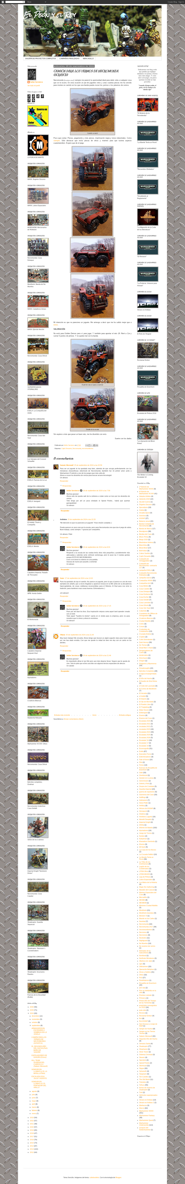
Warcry (141, 1108)
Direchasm (143, 658)
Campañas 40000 (145, 581)
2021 (32, 1124)
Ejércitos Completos (146, 671)
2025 (32, 1010)
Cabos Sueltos (144, 553)
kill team (142, 847)
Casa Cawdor (144, 589)
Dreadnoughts (144, 668)
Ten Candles (144, 1077)
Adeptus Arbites (145, 496)
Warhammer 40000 (146, 1111)
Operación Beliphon (146, 969)
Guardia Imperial (145, 789)
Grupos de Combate (146, 786)
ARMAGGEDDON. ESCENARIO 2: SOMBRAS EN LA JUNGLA (39, 1031)
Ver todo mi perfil (33, 86)
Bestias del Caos (145, 534)
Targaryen (143, 1074)
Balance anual (144, 521)
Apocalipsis (143, 507)
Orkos (141, 975)
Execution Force (145, 754)
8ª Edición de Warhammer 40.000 (146, 492)
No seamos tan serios (147, 946)
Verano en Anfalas (146, 1100)
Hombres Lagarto (145, 817)
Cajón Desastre (66, 448)
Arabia (141, 510)
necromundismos (87, 448)
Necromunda (77, 448)
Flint (140, 762)
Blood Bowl (143, 548)
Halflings (142, 797)
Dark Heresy (143, 642)
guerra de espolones (147, 792)
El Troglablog (144, 707)
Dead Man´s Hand (146, 648)
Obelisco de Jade (145, 961)
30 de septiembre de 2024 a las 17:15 (97, 606)
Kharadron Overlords (147, 841)
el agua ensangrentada (147, 674)
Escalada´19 (144, 746)
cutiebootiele (94, 1177)
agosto (34, 1091)
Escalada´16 (144, 740)
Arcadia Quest (144, 513)
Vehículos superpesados (148, 1095)
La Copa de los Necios (147, 850)
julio (33, 1095)
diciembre (36, 1016)
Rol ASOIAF (143, 1021)
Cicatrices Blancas (146, 618)
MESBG (142, 900)
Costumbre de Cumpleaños (144, 630)
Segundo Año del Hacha (148, 1039)
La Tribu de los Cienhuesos (144, 863)
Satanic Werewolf (66, 465)
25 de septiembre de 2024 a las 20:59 (88, 465)
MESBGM (142, 903)
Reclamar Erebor (145, 1016)
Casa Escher (144, 597)
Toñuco (142, 1085)
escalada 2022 (144, 726)
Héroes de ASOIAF (146, 808)
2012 (32, 1152)
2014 (32, 1146)
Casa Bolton (143, 586)
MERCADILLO (88, 59)
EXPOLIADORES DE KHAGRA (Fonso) (39, 1056)
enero (34, 1113)
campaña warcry (145, 578)
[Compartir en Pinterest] (97, 445)
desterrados (143, 655)
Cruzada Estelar (145, 634)
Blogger (118, 1177)
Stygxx (141, 1068)
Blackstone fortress (146, 542)
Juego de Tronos (145, 833)
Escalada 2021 (144, 724)
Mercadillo (143, 897)
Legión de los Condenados (144, 867)
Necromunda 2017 (146, 927)
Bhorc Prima (143, 537)
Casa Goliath (144, 600)
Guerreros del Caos (146, 795)
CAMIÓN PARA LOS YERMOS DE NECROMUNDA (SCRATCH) (39, 1040)
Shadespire (143, 1046)
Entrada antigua (125, 715)
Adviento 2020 (144, 499)
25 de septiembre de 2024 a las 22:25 (82, 519)
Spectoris (142, 1060)
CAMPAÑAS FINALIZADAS (69, 59)
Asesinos (142, 516)
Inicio (94, 715)
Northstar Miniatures (146, 958)
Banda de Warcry (145, 529)
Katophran (143, 839)
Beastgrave (143, 531)
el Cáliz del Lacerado (147, 686)
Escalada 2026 (144, 738)
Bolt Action (143, 551)
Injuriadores (143, 830)
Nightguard (143, 941)
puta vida (142, 1010)
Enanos (142, 715)
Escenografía (144, 748)
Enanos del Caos (145, 718)
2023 (32, 1118)
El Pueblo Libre (145, 704)
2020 (32, 1127)
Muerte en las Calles (146, 918)
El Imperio (143, 699)
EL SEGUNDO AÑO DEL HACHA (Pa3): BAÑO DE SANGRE (40, 1049)
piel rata (142, 988)
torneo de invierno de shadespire (147, 1089)
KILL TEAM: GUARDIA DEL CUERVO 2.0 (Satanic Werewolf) (40, 1063)
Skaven (142, 1057)
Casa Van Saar (144, 608)
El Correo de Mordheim (147, 689)
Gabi (141, 773)
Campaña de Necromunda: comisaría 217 (148, 566)
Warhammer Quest (146, 1120)
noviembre (36, 1019)
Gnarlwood (143, 775)
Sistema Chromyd (145, 1055)
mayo (34, 1101)
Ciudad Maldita (144, 621)
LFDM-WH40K (144, 874)
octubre (35, 1022)
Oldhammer (143, 966)
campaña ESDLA (145, 570)
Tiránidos (142, 1082)
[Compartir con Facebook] (94, 445)
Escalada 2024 (144, 732)
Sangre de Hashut (146, 1029)
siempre (56, 141)
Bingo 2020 (143, 540)
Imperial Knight (144, 822)
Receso (142, 1013)
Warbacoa (143, 1105)
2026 (32, 1007)
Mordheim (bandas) (146, 913)
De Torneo (143, 645)
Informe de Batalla (146, 828)
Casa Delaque (144, 591)
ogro (141, 964)
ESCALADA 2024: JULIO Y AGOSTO (39, 1077)
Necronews (143, 935)
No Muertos (143, 943)
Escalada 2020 (144, 721)
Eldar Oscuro (144, 710)
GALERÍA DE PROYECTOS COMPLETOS (40, 59)
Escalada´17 (144, 743)
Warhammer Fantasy (147, 1116)
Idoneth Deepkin (145, 819)
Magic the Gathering (146, 887)
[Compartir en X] (91, 445)
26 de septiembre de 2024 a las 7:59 (96, 491)
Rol (140, 1018)
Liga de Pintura (144, 877)
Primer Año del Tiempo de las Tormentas (147, 1002)
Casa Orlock (143, 605)
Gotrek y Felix (144, 784)
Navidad (142, 921)
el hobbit (142, 696)
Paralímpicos (144, 980)
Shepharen (143, 1049)
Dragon (142, 661)
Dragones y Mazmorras (147, 664)
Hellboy (142, 806)
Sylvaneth (143, 1071)
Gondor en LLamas (146, 778)
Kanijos (142, 836)
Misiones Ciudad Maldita (148, 905)
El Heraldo (143, 693)
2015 (32, 1143)
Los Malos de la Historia (148, 882)
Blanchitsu (143, 545)
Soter (62, 578)
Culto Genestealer (146, 639)
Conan (141, 626)
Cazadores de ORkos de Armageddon (148, 614)
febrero (35, 1110)
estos (55, 325)
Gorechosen (143, 781)
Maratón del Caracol (146, 890)
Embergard (143, 713)
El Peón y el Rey (49, 14)
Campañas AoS (145, 583)
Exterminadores (145, 757)
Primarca (142, 998)
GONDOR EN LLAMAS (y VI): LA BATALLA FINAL (39, 1071)
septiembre (36, 1025)
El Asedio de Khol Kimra (148, 681)
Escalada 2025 (144, 735)
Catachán (142, 611)
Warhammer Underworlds (144, 1124)
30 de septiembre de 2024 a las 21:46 (97, 655)
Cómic (141, 624)
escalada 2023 (144, 729)
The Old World (144, 1079)
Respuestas (66, 486)
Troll (140, 1092)
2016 (32, 1140)
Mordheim (143, 910)
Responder (64, 481)
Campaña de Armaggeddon (144, 560)
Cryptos (142, 637)
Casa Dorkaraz (144, 594)
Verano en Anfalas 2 (146, 1103)
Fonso (141, 765)
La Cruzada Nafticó (146, 854)
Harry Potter (143, 803)
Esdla (141, 751)
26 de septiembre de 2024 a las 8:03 (96, 547)
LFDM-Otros (143, 871)
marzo (34, 1107)
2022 (32, 1121)
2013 (32, 1149)
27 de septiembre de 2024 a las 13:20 (79, 578)
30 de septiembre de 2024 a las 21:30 (80, 635)
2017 (32, 1136)
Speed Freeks (144, 1063)
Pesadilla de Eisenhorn (147, 983)
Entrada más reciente (62, 715)
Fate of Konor (144, 760)
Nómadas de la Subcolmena (144, 952)
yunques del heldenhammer (144, 1129)
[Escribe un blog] (89, 445)
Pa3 (140, 978)
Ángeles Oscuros (145, 505)
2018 (32, 1133)
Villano (62, 635)
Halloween (143, 800)
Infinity (141, 825)
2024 (32, 1013)
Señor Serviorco (72, 491)
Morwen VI (143, 916)
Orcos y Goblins (145, 972)
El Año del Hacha (145, 678)
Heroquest (143, 811)
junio (34, 1098)
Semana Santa (144, 1044)
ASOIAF (142, 518)
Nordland (142, 956)
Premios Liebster (145, 995)
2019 (32, 1130)
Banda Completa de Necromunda (146, 525)
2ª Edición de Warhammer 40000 (146, 488)
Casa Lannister (144, 603)
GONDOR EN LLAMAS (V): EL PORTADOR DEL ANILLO (39, 1084)
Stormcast (143, 1066)
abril (33, 1104)
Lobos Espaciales (145, 880)
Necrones (142, 932)
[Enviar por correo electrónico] (86, 445)
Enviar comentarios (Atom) (73, 719)
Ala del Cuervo (144, 502)
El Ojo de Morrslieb (146, 702)
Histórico (142, 814)
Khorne (142, 844)
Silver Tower (143, 1052)
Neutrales (142, 938)
